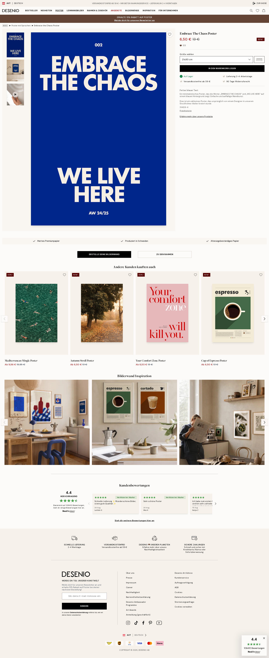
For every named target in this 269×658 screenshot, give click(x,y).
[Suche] (251, 11)
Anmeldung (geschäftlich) (138, 615)
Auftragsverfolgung (184, 582)
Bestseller (31, 10)
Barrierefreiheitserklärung (138, 597)
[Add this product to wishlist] (169, 34)
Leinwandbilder (75, 10)
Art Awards (131, 610)
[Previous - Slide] (4, 318)
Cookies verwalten (183, 607)
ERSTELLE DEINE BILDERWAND (104, 254)
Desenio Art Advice (184, 573)
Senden (84, 606)
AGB (177, 587)
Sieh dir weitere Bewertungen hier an (134, 520)
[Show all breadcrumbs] (5, 25)
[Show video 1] (15, 95)
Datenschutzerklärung (79, 612)
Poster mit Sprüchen (21, 25)
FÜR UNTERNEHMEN (168, 10)
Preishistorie (186, 111)
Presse (129, 578)
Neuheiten (46, 10)
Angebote (116, 10)
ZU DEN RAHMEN (164, 254)
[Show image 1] (15, 45)
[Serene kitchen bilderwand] (222, 422)
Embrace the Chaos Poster (46, 25)
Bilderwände (132, 10)
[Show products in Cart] (264, 10)
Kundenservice (182, 578)
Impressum (131, 582)
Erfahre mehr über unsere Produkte (196, 116)
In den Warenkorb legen (222, 68)
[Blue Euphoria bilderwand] (47, 422)
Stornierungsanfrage (184, 602)
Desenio (143, 650)
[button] (259, 59)
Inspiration (149, 10)
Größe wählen (187, 54)
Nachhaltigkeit (133, 592)
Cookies (178, 592)
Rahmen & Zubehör (97, 10)
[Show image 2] (15, 70)
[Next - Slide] (264, 318)
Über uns (130, 573)
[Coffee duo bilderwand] (134, 422)
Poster (59, 10)
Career (129, 587)
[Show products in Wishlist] (257, 10)
